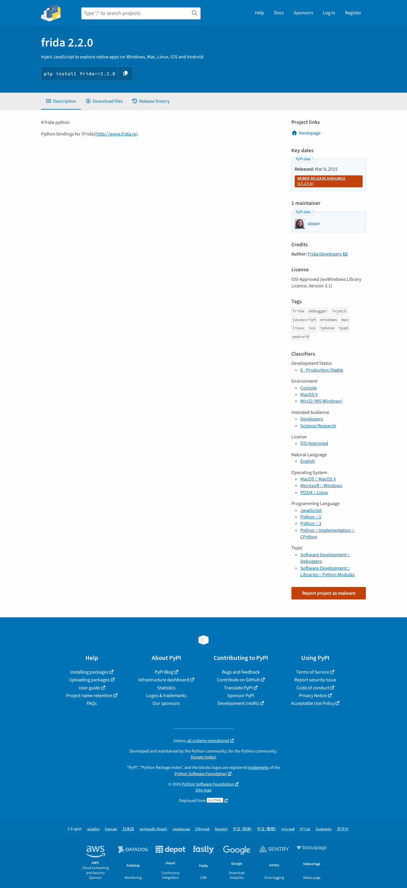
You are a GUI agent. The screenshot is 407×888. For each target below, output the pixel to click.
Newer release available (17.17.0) (321, 181)
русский (288, 829)
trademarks (258, 767)
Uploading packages (89, 680)
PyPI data (303, 159)
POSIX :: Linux (314, 492)
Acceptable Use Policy (312, 703)
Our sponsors (166, 703)
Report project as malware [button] (328, 593)
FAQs (92, 703)
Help (259, 13)
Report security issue (315, 680)
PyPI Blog (164, 672)
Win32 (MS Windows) (321, 401)
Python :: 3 (310, 523)
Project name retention (89, 695)
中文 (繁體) (266, 829)
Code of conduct (312, 688)
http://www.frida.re (116, 134)
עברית (305, 829)
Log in (329, 13)
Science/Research (318, 426)
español (93, 829)
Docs (279, 13)
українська (181, 829)
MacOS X (309, 394)
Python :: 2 (310, 517)
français (111, 829)
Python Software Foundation (201, 774)
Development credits (238, 703)
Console (308, 388)
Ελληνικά (202, 829)
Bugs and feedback (241, 672)
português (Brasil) (153, 829)
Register (353, 13)
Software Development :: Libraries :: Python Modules (327, 571)
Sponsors (303, 13)
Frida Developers (325, 254)
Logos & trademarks (166, 695)
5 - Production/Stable (321, 370)
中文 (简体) (242, 829)
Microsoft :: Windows (321, 485)
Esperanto (324, 829)
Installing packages (89, 672)
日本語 (128, 829)
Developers (311, 419)
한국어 (343, 829)
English (307, 461)
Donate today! (203, 757)
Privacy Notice (313, 695)
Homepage (310, 133)
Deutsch (221, 829)
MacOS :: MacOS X (318, 479)
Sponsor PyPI (240, 695)
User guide (89, 688)
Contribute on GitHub (238, 680)
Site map (203, 790)
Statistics (166, 688)
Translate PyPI (238, 688)
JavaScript (310, 510)
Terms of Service (312, 672)
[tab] (61, 101)
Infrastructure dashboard (163, 680)
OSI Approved (314, 443)
